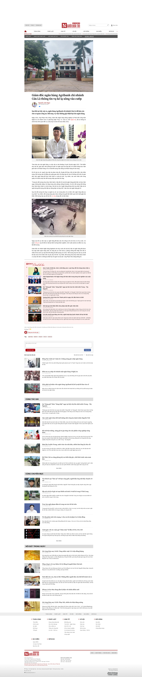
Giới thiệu (98, 652)
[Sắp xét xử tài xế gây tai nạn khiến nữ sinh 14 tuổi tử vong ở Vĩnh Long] (32, 495)
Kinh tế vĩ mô (67, 626)
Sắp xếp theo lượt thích (78, 354)
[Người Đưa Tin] (51, 654)
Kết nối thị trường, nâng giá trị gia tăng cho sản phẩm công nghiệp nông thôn (66, 431)
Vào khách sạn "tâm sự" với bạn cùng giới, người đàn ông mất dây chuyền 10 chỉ (67, 479)
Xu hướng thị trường (69, 630)
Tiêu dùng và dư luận (69, 632)
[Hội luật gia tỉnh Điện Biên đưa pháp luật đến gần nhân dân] (35, 309)
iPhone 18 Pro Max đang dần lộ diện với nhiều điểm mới (60, 589)
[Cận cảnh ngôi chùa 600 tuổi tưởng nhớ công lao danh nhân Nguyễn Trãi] (32, 422)
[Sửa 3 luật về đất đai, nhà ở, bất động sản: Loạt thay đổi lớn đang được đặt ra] (35, 271)
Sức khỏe (98, 624)
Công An (40, 336)
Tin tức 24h (106, 652)
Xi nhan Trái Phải (37, 644)
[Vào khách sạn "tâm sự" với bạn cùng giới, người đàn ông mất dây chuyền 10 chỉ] (32, 482)
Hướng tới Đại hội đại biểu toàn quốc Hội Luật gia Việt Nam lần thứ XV (107, 33)
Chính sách (36, 624)
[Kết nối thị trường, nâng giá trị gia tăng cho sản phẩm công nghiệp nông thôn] (32, 434)
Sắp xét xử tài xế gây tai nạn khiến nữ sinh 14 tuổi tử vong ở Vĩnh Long (65, 491)
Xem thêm (59, 468)
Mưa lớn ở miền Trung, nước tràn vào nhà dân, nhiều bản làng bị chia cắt (66, 444)
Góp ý (32, 25)
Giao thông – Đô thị (85, 630)
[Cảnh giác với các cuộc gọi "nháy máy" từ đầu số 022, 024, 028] (32, 534)
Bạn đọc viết (36, 646)
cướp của (50, 336)
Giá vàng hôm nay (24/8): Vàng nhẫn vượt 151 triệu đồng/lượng (63, 551)
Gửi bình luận (30, 350)
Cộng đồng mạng (100, 628)
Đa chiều (99, 31)
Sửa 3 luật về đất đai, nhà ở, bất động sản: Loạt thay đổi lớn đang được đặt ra (66, 268)
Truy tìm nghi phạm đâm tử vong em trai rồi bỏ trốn (59, 504)
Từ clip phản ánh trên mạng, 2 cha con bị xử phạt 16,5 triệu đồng (63, 517)
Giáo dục (82, 624)
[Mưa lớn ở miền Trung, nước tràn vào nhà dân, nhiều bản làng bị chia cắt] (32, 448)
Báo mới (114, 652)
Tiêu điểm (35, 622)
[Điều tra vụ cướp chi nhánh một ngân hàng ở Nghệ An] (32, 375)
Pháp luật (51, 31)
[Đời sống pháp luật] (102, 674)
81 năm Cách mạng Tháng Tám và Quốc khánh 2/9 (80, 33)
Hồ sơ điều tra (65, 36)
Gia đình (98, 622)
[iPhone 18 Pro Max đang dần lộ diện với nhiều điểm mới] (32, 593)
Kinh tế (63, 31)
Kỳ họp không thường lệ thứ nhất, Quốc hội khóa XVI (56, 33)
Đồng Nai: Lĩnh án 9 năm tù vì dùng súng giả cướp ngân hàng (62, 359)
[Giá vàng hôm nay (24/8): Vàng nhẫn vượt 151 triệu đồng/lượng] (32, 555)
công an (37, 243)
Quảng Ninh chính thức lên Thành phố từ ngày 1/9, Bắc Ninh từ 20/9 (63, 297)
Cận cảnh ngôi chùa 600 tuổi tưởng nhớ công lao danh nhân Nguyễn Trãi (66, 418)
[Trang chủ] (71, 25)
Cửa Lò (45, 336)
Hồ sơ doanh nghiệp (69, 628)
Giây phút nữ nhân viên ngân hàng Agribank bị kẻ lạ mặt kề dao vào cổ (65, 384)
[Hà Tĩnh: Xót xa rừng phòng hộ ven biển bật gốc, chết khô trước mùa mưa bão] (32, 461)
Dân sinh (82, 622)
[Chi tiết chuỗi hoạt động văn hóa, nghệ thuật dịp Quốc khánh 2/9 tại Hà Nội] (35, 317)
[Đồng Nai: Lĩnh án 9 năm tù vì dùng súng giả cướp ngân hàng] (32, 363)
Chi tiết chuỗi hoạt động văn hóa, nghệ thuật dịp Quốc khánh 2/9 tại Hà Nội (65, 314)
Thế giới (35, 630)
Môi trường (82, 628)
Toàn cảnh (37, 31)
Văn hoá (82, 626)
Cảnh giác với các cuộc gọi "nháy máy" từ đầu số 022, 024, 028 (62, 530)
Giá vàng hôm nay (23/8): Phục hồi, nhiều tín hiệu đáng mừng (62, 602)
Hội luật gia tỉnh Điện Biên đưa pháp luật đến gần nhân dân (60, 306)
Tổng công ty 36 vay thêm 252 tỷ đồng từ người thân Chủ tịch (62, 564)
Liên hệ (27, 25)
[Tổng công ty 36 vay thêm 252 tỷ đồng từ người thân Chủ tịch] (32, 568)
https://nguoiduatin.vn (28, 657)
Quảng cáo (38, 25)
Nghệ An (73, 119)
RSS (92, 652)
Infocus (111, 31)
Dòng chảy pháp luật (39, 36)
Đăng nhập (87, 350)
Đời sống (86, 31)
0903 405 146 (28, 670)
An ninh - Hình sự (89, 36)
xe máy (54, 196)
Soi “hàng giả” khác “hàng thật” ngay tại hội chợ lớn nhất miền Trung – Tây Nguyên (65, 288)
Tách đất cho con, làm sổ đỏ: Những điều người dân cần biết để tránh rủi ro (67, 577)
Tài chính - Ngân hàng (69, 624)
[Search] (107, 25)
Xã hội (74, 31)
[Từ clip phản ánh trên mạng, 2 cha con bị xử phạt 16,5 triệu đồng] (32, 521)
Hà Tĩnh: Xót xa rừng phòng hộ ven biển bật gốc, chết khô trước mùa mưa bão (66, 458)
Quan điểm (35, 642)
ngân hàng (30, 336)
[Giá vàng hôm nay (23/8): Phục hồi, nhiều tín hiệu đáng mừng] (32, 606)
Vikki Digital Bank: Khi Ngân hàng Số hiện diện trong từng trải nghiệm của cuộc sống (67, 277)
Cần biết (98, 626)
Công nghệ (67, 634)
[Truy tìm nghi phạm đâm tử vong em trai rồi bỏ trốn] (32, 508)
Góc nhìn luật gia (53, 36)
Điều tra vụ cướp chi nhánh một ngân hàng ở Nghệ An (60, 371)
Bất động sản (67, 622)
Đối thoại (35, 628)
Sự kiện (35, 626)
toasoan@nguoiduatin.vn (30, 672)
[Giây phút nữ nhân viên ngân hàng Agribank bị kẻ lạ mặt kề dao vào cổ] (32, 388)
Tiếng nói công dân (77, 36)
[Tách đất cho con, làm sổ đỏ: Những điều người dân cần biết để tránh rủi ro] (32, 581)
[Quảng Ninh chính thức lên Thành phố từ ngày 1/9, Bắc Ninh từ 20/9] (35, 300)
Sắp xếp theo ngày (89, 354)
